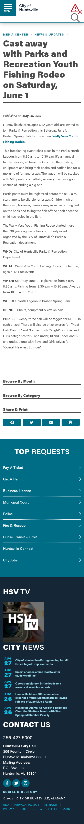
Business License (17, 490)
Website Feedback (55, 809)
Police (8, 513)
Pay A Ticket (13, 467)
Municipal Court (16, 502)
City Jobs (10, 559)
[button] (75, 8)
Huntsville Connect (18, 548)
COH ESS (28, 809)
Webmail (10, 809)
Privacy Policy (26, 804)
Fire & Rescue (14, 525)
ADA (6, 804)
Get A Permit (13, 478)
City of (28, 7)
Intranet (51, 804)
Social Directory (20, 792)
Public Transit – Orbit (20, 536)
